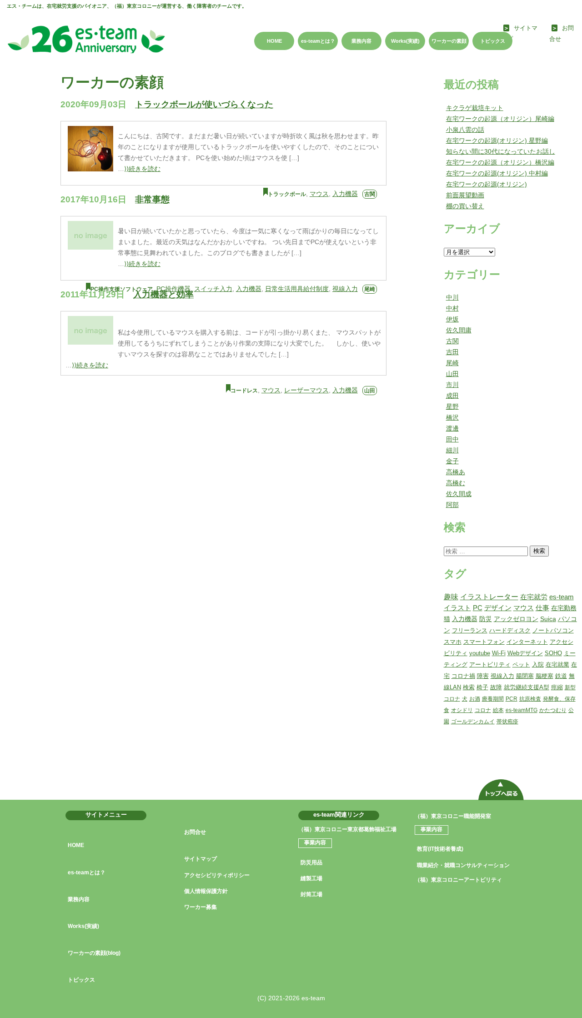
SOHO (553, 653)
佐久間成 (459, 493)
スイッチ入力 (213, 288)
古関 (369, 194)
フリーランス (469, 630)
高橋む (455, 482)
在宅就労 (533, 597)
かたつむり (553, 710)
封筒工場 (311, 894)
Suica (548, 619)
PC (477, 608)
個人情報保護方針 (206, 891)
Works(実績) (405, 41)
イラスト (457, 608)
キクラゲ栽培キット (474, 107)
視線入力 (345, 288)
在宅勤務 (564, 608)
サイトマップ (200, 859)
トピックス (492, 41)
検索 (539, 550)
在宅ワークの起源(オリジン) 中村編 (497, 173)
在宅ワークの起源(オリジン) (486, 184)
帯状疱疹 (507, 721)
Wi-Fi (499, 653)
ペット (521, 664)
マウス (319, 193)
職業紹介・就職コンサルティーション (463, 865)
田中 (452, 439)
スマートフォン (484, 641)
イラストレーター (489, 597)
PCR (511, 699)
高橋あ (455, 472)
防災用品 (311, 862)
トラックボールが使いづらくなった (204, 104)
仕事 (542, 608)
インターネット (527, 641)
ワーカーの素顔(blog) (94, 953)
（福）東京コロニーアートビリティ (458, 880)
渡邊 (452, 428)
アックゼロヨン (516, 619)
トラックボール (287, 194)
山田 (369, 390)
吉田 (452, 352)
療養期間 (493, 699)
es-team (561, 597)
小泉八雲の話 (465, 129)
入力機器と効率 (163, 294)
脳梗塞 (544, 675)
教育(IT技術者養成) (440, 849)
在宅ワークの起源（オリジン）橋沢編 (500, 162)
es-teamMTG (521, 710)
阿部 (452, 504)
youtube (479, 653)
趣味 (451, 597)
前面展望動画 (465, 195)
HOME (274, 41)
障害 (483, 675)
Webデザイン (525, 653)
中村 (452, 308)
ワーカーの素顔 (449, 41)
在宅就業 (557, 664)
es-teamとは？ (318, 41)
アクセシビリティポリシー (217, 875)
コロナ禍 (463, 675)
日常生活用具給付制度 (297, 288)
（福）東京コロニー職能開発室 (453, 816)
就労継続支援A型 (526, 687)
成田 (452, 395)
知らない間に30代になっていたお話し (500, 151)
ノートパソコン (553, 630)
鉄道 (561, 675)
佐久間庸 (459, 330)
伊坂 (452, 319)
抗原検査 (530, 699)
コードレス (244, 390)
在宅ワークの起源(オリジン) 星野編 (497, 140)
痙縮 (557, 687)
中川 (452, 297)
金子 (452, 461)
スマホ (453, 641)
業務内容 (361, 41)
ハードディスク (510, 630)
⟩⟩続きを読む (142, 168)
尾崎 (369, 289)
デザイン (498, 608)
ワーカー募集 (200, 907)
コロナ (483, 710)
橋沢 (452, 417)
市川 (452, 384)
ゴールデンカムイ (473, 721)
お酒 (474, 699)
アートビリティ (490, 664)
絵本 (498, 710)
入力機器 (345, 193)
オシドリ (462, 710)
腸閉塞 (525, 675)
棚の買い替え (465, 206)
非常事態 (152, 199)
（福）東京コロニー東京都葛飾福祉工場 (347, 829)
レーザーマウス (306, 390)
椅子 (482, 687)
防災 (485, 619)
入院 (538, 664)
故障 (496, 687)
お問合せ (195, 832)
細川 (452, 450)
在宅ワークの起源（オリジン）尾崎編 (500, 118)
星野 (452, 406)
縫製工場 (311, 878)
